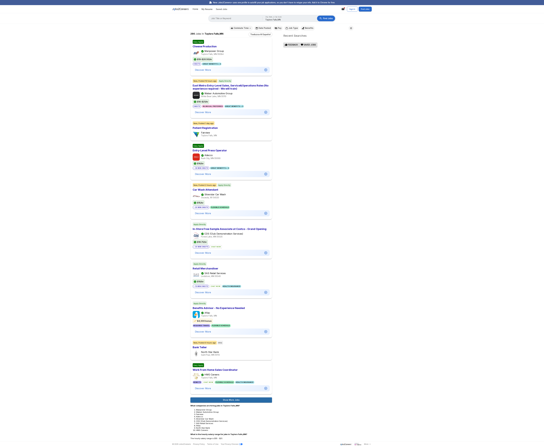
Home (195, 9)
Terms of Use (212, 444)
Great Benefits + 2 (212, 64)
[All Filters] (351, 28)
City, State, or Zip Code (273, 17)
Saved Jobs (221, 9)
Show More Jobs (231, 400)
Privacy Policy (199, 444)
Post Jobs (365, 9)
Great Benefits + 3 (234, 106)
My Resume (207, 9)
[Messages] (343, 9)
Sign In (352, 9)
